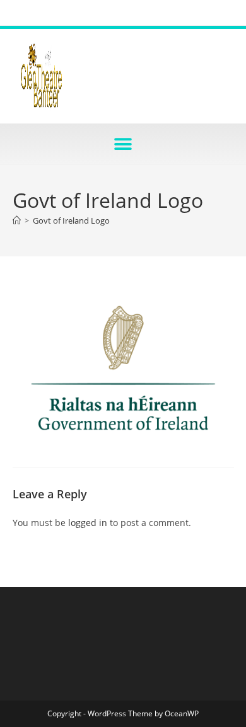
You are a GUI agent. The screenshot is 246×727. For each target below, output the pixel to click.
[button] (123, 144)
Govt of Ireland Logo (71, 220)
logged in (87, 523)
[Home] (17, 220)
